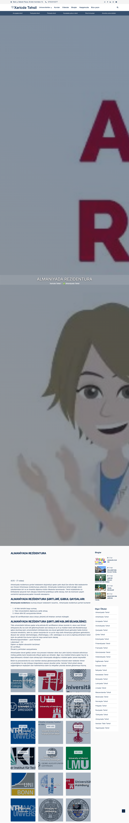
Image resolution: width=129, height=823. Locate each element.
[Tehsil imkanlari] (101, 587)
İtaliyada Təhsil (101, 670)
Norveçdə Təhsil (101, 701)
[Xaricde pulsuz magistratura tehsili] (101, 577)
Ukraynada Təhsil (102, 719)
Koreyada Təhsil (101, 679)
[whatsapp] (105, 2)
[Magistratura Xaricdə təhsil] (101, 595)
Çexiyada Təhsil (101, 630)
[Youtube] (116, 2)
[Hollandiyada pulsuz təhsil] (101, 569)
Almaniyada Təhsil (102, 612)
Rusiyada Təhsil (101, 710)
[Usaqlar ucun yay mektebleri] (101, 559)
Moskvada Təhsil (101, 697)
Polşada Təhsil (101, 706)
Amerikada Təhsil (102, 617)
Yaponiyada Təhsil (102, 728)
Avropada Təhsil (101, 621)
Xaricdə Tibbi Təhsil (102, 723)
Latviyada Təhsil (101, 683)
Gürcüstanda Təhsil (102, 652)
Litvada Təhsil (100, 688)
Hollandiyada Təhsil (102, 657)
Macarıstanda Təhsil (103, 692)
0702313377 (53, 2)
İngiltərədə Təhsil (101, 661)
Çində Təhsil (100, 635)
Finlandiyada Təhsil (102, 643)
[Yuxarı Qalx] (123, 811)
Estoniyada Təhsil (102, 639)
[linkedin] (110, 2)
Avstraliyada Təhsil (102, 626)
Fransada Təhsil (101, 648)
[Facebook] (107, 2)
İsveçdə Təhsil (100, 666)
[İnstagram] (113, 2)
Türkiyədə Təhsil (101, 715)
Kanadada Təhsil (101, 675)
